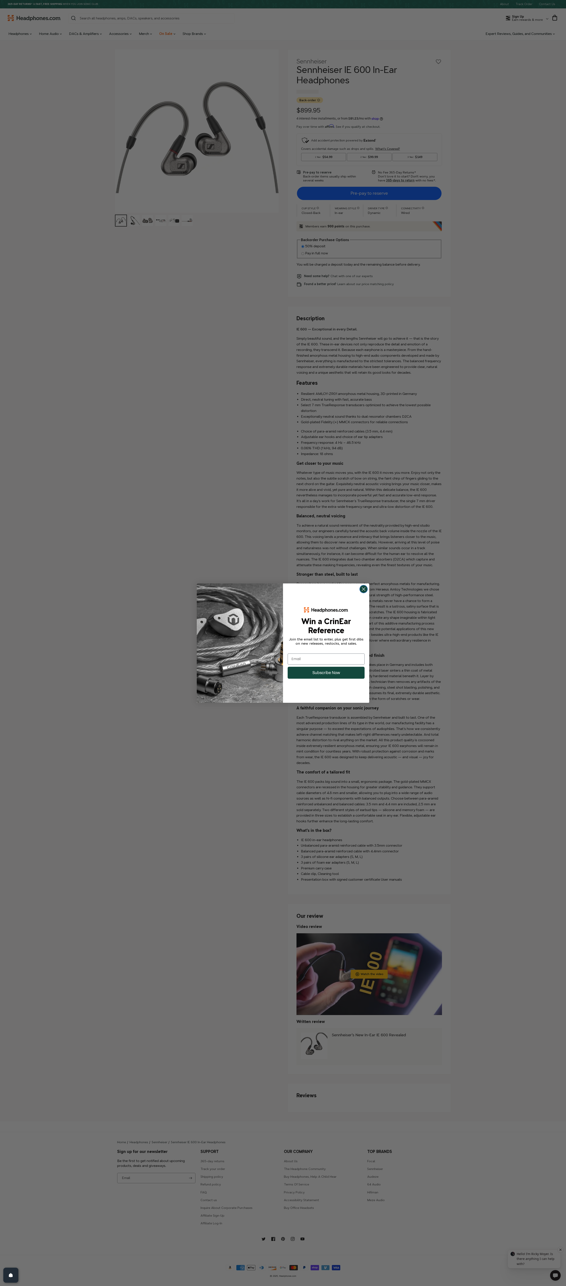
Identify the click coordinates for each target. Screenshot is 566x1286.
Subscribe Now (326, 672)
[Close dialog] (363, 589)
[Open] (10, 1275)
